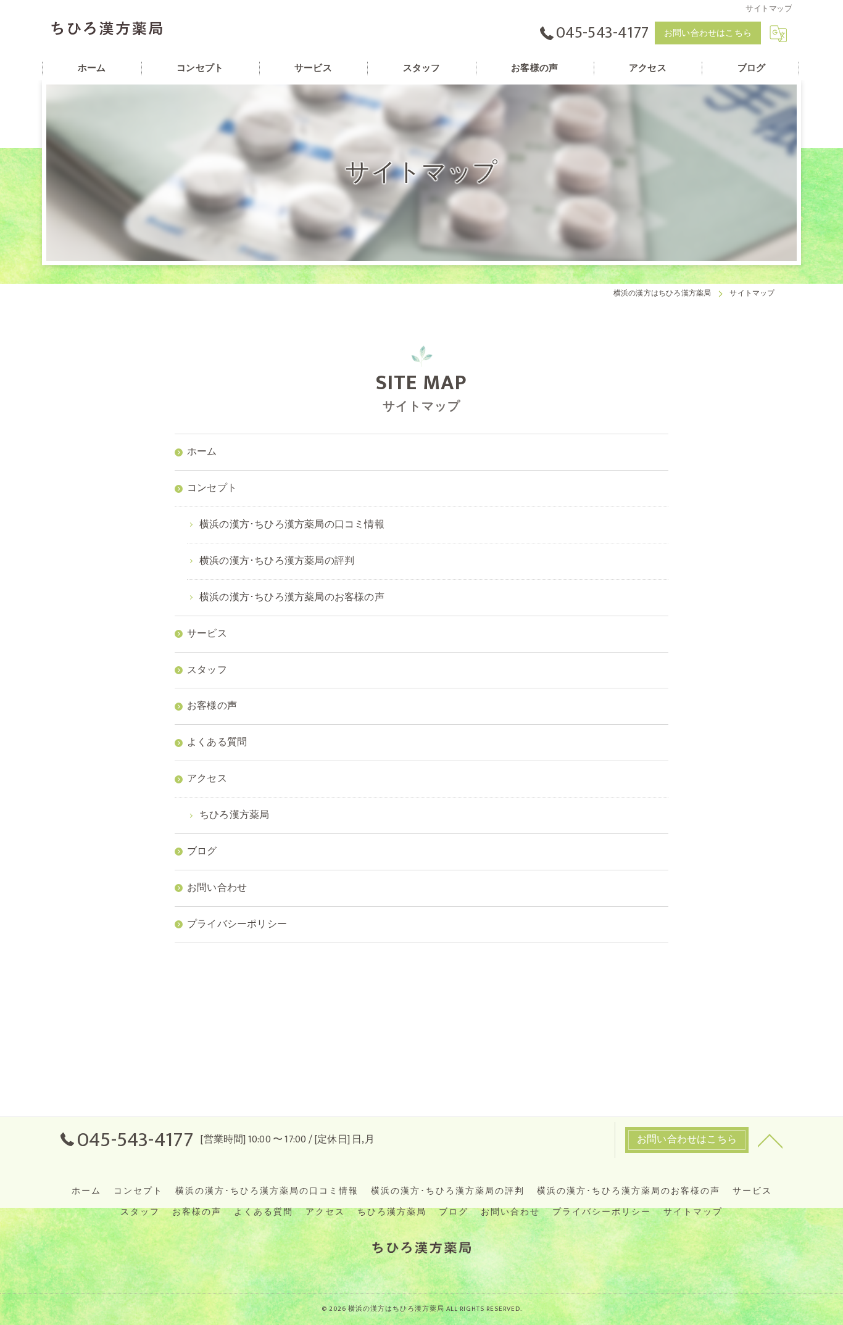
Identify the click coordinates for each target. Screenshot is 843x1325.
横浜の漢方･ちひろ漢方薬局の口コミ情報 (267, 1191)
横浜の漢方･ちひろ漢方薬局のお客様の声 (628, 1191)
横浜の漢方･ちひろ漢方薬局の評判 (448, 1191)
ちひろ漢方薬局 (391, 1212)
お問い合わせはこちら (708, 33)
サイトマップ (693, 1212)
